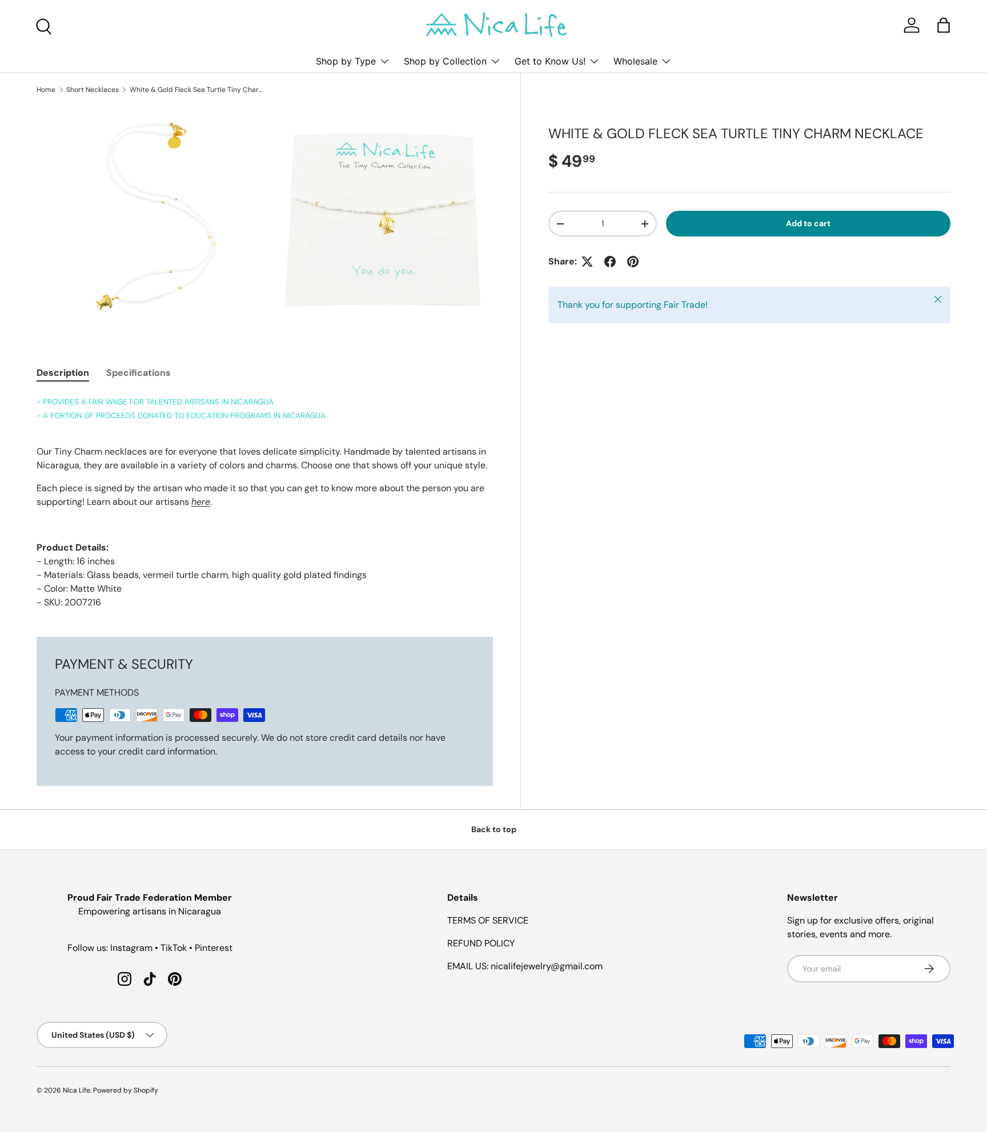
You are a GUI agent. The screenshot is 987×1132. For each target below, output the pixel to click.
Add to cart (808, 223)
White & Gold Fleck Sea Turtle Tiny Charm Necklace (198, 89)
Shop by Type (346, 61)
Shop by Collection (445, 61)
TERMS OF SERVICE (487, 920)
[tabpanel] (265, 502)
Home (46, 89)
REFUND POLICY (481, 943)
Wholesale (635, 61)
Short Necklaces (92, 89)
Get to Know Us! (550, 61)
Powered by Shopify (125, 1090)
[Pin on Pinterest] (632, 261)
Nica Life (76, 1090)
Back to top (493, 829)
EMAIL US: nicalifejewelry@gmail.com (525, 966)
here (200, 502)
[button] (943, 25)
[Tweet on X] (587, 261)
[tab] (63, 373)
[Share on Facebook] (610, 261)
